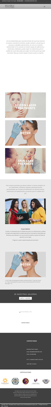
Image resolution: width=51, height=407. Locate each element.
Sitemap (6, 406)
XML (2, 406)
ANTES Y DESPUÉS (25, 298)
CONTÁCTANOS (25, 322)
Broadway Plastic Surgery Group (16, 404)
